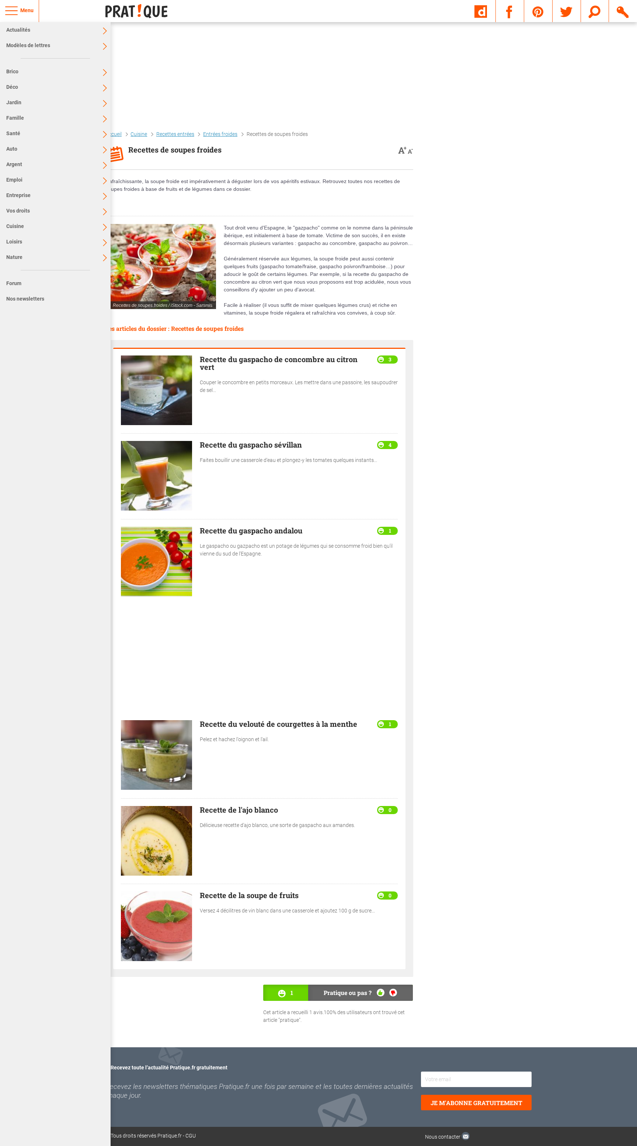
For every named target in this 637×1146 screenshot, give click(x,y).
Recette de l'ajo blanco (239, 809)
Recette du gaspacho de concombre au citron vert (279, 363)
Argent (14, 164)
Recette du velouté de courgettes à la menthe (278, 724)
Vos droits (18, 211)
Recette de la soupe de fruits (249, 895)
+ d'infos (598, 1084)
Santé (13, 133)
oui (380, 992)
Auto (11, 149)
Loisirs (14, 242)
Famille (15, 118)
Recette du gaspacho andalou (251, 530)
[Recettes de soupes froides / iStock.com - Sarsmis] (160, 266)
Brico (12, 71)
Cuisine (15, 226)
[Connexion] (623, 11)
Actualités (18, 30)
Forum (13, 283)
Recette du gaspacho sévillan (251, 444)
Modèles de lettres (28, 45)
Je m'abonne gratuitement (476, 1103)
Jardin (13, 102)
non (393, 992)
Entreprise (18, 195)
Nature (14, 257)
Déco (12, 87)
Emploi (14, 180)
